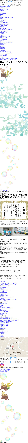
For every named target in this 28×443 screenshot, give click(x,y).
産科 (1, 16)
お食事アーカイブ (4, 294)
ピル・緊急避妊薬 (4, 22)
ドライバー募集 (3, 54)
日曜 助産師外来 (4, 31)
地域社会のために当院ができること (8, 318)
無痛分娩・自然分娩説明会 (6, 321)
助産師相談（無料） (4, 24)
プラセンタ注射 (3, 25)
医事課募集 (2, 50)
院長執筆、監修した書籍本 (6, 317)
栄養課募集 (2, 48)
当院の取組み (3, 13)
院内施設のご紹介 (4, 37)
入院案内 (2, 35)
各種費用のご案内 (4, 295)
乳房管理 (2, 26)
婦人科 (1, 18)
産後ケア (2, 333)
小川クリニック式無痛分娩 (6, 29)
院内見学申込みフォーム (5, 36)
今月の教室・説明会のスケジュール (8, 299)
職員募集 (2, 44)
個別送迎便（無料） (4, 324)
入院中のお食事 (3, 39)
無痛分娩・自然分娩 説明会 (6, 17)
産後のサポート (3, 332)
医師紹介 (2, 40)
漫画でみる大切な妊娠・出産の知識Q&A (9, 320)
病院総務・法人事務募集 (5, 51)
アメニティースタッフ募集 (6, 52)
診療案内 (2, 14)
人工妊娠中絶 (3, 20)
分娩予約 (2, 33)
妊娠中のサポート (4, 331)
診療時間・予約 (3, 32)
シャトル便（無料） (4, 325)
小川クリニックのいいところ (7, 296)
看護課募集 (2, 47)
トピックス (8, 198)
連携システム (3, 28)
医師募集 (2, 46)
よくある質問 (3, 43)
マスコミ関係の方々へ (5, 301)
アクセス (2, 57)
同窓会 (1, 335)
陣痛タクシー (3, 326)
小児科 (1, 21)
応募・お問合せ (3, 55)
